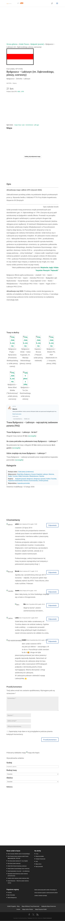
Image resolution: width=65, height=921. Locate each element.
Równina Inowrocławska (30, 480)
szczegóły (32, 436)
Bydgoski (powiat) (37, 44)
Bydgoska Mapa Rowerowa (48, 906)
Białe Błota (20, 474)
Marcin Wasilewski (47, 918)
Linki (37, 861)
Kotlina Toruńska (51, 479)
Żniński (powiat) (43, 480)
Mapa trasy (17, 125)
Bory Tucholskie (11, 895)
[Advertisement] (32, 21)
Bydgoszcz (27, 474)
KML (19, 91)
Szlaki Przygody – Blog (13, 906)
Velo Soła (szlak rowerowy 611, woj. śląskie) (18, 861)
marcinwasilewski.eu (17, 418)
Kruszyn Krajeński (36, 474)
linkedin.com (27, 418)
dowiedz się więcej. (42, 895)
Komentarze (29, 125)
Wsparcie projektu (40, 856)
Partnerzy (30, 918)
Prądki (10, 476)
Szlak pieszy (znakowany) (26, 471)
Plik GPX (36, 125)
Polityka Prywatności (40, 859)
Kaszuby (10, 892)
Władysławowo (33, 476)
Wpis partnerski (39, 866)
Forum (18, 909)
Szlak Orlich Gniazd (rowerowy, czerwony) (17, 866)
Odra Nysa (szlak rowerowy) (14, 863)
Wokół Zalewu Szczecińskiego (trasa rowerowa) (18, 868)
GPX (22, 91)
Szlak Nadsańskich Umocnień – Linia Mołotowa (19, 871)
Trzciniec (15, 476)
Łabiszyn (45, 474)
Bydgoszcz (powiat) (40, 479)
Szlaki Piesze (24, 44)
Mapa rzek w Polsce (27, 909)
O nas (37, 853)
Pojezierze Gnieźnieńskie (15, 480)
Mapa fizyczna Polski (41, 909)
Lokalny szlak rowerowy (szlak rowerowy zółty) (18, 878)
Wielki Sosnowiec (23, 476)
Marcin (15, 409)
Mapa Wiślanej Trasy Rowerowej (30, 906)
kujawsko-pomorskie (23, 483)
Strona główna (12, 44)
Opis (23, 125)
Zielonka (41, 476)
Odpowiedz (52, 525)
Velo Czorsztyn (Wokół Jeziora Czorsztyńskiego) (19, 853)
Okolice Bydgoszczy (12, 897)
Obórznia (51, 474)
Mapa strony (38, 864)
